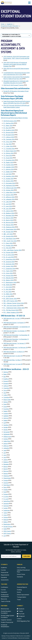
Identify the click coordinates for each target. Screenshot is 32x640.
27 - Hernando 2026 (9, 183)
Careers (19, 618)
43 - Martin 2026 (8, 220)
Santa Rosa (6, 501)
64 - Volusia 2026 (8, 275)
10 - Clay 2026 (7, 144)
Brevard (5, 381)
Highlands (6, 434)
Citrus (5, 390)
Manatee (6, 464)
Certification (4, 587)
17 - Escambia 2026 (8, 160)
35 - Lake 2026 (7, 202)
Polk (4, 492)
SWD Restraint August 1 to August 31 (14, 322)
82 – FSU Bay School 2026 (10, 310)
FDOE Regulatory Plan (23, 621)
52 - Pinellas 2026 (8, 245)
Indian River (6, 441)
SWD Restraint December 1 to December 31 (16, 339)
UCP (4, 536)
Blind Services (5, 609)
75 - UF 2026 (7, 296)
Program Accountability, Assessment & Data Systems (11, 35)
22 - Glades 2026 (8, 172)
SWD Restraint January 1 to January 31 (14, 343)
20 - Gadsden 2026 (8, 167)
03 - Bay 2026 (7, 128)
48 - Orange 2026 (8, 232)
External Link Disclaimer (23, 638)
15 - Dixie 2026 (7, 155)
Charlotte (6, 388)
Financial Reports (22, 587)
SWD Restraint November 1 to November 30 (16, 335)
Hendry (5, 429)
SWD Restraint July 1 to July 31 (12, 318)
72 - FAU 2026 (7, 289)
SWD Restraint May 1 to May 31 (12, 360)
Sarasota (6, 503)
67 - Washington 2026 (9, 282)
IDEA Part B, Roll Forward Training (13, 85)
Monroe (5, 471)
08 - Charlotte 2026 (9, 139)
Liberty (5, 459)
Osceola (5, 483)
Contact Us (4, 638)
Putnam (5, 494)
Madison (5, 462)
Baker (5, 374)
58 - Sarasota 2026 (8, 262)
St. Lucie (5, 499)
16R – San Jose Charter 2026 (11, 305)
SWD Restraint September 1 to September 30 (16, 327)
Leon (4, 455)
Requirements (5, 575)
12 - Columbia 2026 (9, 148)
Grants (19, 592)
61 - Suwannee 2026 (9, 268)
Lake (4, 450)
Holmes (5, 439)
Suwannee (6, 510)
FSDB (5, 529)
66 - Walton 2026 (8, 280)
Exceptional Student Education (10, 26)
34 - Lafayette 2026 (9, 199)
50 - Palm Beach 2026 (9, 238)
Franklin (5, 413)
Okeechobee (7, 478)
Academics (10, 24)
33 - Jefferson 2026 (8, 197)
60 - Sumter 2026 (8, 266)
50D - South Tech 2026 (10, 241)
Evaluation (4, 592)
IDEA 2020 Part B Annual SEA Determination (16, 68)
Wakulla (5, 519)
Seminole (6, 506)
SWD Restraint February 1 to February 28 (15, 347)
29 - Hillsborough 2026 (10, 188)
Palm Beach (6, 485)
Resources (4, 599)
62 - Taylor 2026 (8, 271)
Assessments (5, 580)
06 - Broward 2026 (8, 135)
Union (5, 515)
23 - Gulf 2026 (7, 174)
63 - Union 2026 (8, 273)
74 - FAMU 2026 (8, 294)
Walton (5, 522)
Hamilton (6, 425)
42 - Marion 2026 (8, 218)
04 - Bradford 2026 (8, 130)
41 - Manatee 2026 (8, 215)
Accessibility (27, 636)
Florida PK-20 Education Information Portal (15, 91)
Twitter (21, 611)
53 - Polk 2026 (7, 248)
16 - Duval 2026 (7, 158)
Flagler (5, 411)
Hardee (5, 427)
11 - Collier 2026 (8, 146)
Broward (5, 383)
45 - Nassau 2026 (8, 225)
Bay (4, 376)
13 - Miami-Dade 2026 (9, 151)
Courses (3, 570)
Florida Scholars (8, 526)
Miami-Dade (6, 399)
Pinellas (5, 489)
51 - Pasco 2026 (7, 243)
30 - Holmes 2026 (8, 190)
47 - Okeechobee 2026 (9, 229)
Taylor (5, 513)
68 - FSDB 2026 (7, 285)
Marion (5, 466)
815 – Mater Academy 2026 (11, 312)
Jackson (5, 443)
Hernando (6, 432)
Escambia (6, 409)
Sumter (5, 508)
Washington (7, 524)
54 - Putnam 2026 (8, 252)
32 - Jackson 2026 (8, 195)
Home (2, 24)
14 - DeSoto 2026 (8, 153)
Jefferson (6, 446)
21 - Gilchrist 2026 (8, 169)
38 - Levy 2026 (7, 208)
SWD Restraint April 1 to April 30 (12, 356)
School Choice (21, 574)
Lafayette (6, 448)
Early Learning (21, 567)
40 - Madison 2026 (8, 213)
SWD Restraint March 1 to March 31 (13, 351)
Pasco (5, 487)
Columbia (6, 397)
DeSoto (5, 402)
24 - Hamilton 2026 (8, 176)
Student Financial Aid (7, 622)
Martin (5, 469)
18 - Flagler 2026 (8, 162)
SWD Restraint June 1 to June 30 (12, 364)
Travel (19, 599)
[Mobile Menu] (29, 3)
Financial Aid (4, 572)
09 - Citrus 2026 (8, 142)
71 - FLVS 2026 (7, 287)
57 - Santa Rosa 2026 (9, 259)
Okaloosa (6, 476)
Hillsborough (7, 436)
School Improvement (23, 594)
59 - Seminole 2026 (8, 264)
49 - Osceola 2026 (8, 236)
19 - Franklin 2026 (8, 165)
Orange (5, 480)
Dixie (4, 404)
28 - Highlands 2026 (9, 185)
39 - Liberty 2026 (8, 211)
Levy (4, 457)
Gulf (4, 423)
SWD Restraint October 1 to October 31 (14, 331)
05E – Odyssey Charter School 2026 (13, 303)
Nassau (5, 473)
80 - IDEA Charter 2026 (10, 298)
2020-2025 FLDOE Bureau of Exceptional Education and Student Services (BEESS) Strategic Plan (15, 64)
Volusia (5, 517)
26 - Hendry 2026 (8, 181)
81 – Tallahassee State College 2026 (13, 308)
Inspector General (6, 620)
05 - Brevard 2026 (8, 132)
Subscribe (26, 556)
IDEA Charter (7, 531)
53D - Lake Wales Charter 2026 (12, 250)
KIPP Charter (7, 533)
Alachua (5, 372)
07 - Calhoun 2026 (8, 137)
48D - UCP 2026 (7, 234)
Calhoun (5, 386)
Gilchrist (5, 418)
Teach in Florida (5, 601)
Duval (5, 406)
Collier (5, 395)
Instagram (22, 616)
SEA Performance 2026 (10, 121)
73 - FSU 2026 (7, 292)
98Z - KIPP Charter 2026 (10, 301)
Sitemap (3, 636)
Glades (5, 420)
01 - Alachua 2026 (8, 123)
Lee (4, 453)
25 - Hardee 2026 (8, 178)
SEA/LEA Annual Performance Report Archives (14, 118)
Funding (19, 590)
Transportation (21, 597)
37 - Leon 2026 (7, 206)
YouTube (21, 614)
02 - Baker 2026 (8, 125)
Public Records (19, 636)
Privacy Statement (10, 636)
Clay (4, 393)
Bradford (6, 379)
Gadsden (5, 416)
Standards (4, 577)
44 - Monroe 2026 (8, 222)
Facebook (21, 609)
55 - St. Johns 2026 (8, 255)
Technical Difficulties (12, 638)
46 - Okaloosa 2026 (9, 227)
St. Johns (5, 496)
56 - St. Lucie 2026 (8, 257)
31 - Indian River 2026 (9, 192)
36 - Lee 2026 (7, 204)
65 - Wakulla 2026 (8, 278)
